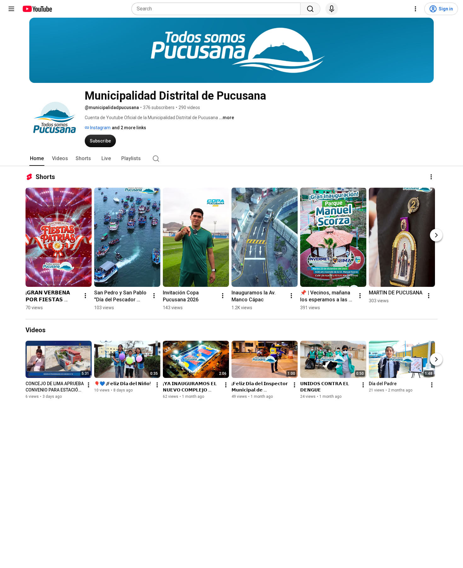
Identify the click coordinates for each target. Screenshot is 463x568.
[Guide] (11, 9)
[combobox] (218, 9)
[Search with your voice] (331, 9)
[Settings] (415, 9)
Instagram (100, 127)
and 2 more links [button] (129, 127)
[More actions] (431, 177)
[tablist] (231, 158)
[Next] (436, 235)
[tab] (36, 158)
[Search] (310, 9)
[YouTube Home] (37, 9)
